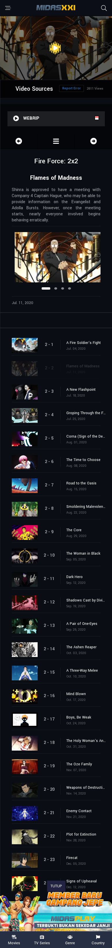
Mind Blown (76, 694)
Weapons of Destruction (86, 787)
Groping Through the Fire (86, 413)
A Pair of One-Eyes (81, 623)
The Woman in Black (83, 553)
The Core (74, 530)
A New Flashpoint (81, 389)
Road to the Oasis (81, 483)
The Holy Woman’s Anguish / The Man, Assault (86, 740)
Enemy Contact (79, 811)
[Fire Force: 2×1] (18, 141)
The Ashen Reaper (81, 647)
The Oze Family (79, 764)
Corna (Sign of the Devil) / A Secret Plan (86, 436)
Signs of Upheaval (81, 881)
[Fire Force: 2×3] (93, 141)
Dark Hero (74, 576)
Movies (14, 942)
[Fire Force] (56, 141)
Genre (70, 942)
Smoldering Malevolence (86, 506)
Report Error (71, 88)
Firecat (72, 857)
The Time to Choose (83, 459)
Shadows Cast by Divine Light (86, 600)
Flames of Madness (83, 366)
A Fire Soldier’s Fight (83, 342)
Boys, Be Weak (78, 717)
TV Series (42, 942)
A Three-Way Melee (82, 670)
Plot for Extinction (81, 834)
